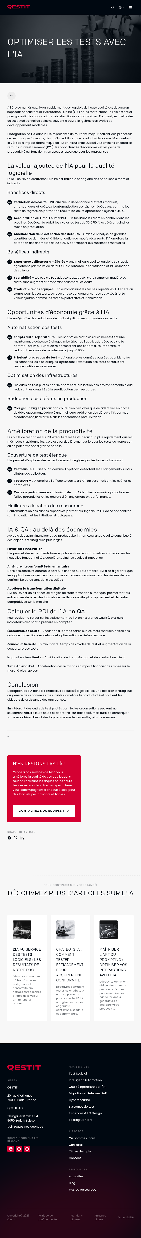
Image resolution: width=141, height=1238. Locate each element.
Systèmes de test (82, 1107)
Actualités (76, 1176)
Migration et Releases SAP (88, 1093)
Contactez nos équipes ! (41, 811)
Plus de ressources (82, 1190)
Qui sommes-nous (82, 1138)
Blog (72, 1183)
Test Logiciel (78, 1073)
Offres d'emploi (80, 1151)
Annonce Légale (100, 1217)
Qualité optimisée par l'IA (87, 1087)
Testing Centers (80, 1120)
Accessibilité (126, 1217)
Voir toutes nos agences (25, 1127)
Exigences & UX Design (85, 1113)
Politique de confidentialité (47, 1217)
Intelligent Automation (85, 1080)
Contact (75, 1158)
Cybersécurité (79, 1100)
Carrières (76, 1145)
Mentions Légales (77, 1217)
